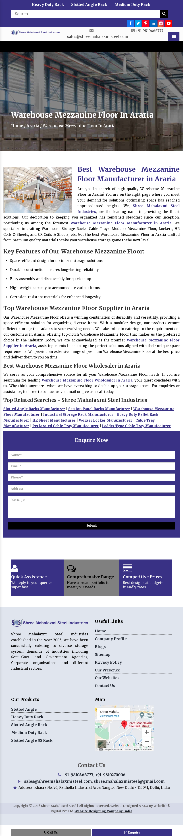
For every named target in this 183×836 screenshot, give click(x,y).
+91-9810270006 (110, 774)
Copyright (20, 806)
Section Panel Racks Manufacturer (99, 409)
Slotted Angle (24, 709)
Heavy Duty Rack (48, 4)
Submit (91, 525)
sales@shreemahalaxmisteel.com (97, 36)
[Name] (164, 14)
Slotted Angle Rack (89, 4)
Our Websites (107, 677)
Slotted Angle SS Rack (32, 740)
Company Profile (111, 639)
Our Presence (107, 670)
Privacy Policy (108, 662)
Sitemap (102, 654)
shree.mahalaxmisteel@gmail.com (129, 781)
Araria (33, 125)
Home (17, 125)
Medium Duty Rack (132, 4)
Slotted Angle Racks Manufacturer (34, 409)
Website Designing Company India (103, 811)
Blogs (100, 646)
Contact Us (105, 685)
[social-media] (130, 23)
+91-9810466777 (149, 30)
